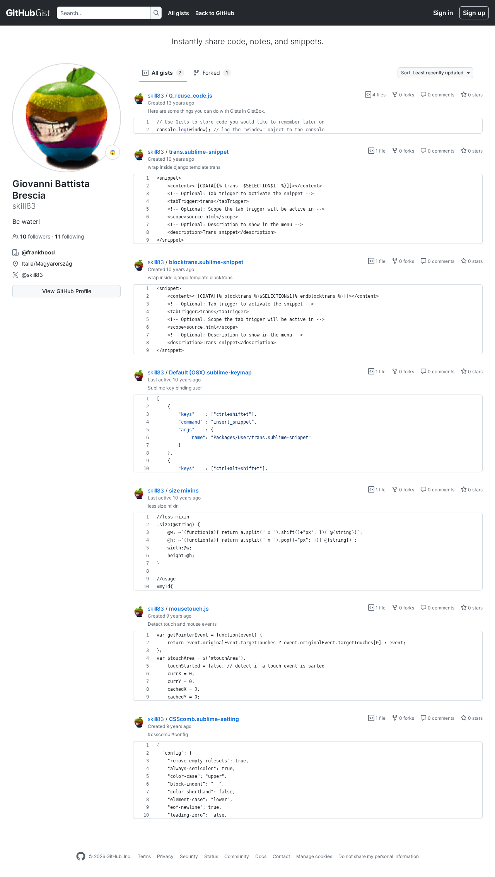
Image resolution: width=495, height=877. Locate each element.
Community (236, 856)
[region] (307, 126)
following (69, 236)
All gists (178, 13)
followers (36, 236)
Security (189, 856)
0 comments (440, 95)
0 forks (406, 95)
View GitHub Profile (66, 291)
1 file (380, 151)
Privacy (165, 856)
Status (211, 856)
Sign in (443, 13)
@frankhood (38, 252)
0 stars (475, 95)
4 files (378, 95)
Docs (260, 856)
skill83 (156, 95)
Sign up (474, 13)
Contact (281, 856)
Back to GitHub (214, 13)
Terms (144, 856)
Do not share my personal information (378, 856)
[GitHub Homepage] (80, 856)
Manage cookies (314, 856)
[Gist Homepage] (28, 12)
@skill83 (32, 274)
